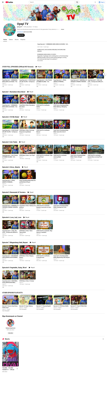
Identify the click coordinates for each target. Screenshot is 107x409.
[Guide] (3, 2)
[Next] (104, 74)
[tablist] (53, 39)
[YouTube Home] (9, 2)
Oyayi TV (4, 83)
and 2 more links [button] (27, 31)
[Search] (77, 2)
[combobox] (52, 2)
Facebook (20, 31)
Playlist (8, 309)
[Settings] (95, 2)
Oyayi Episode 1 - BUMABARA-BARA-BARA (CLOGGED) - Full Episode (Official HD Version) (53, 44)
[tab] (5, 39)
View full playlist (5, 310)
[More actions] (103, 339)
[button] (40, 60)
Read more (40, 60)
